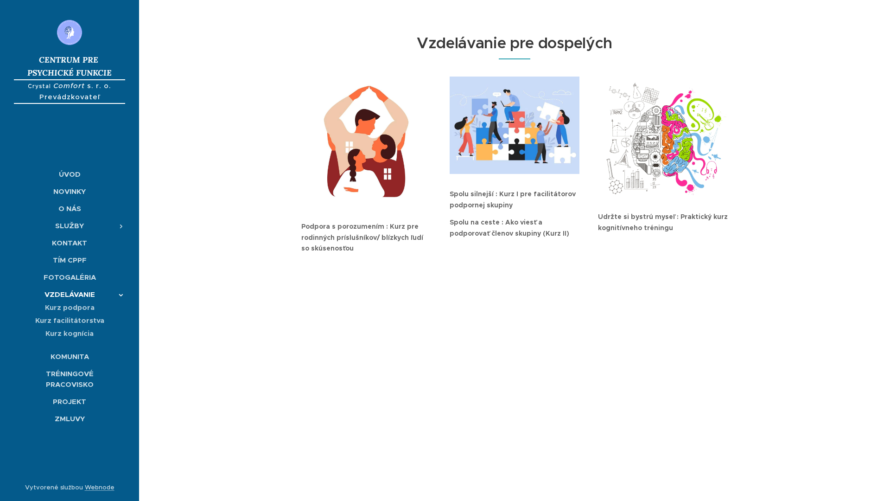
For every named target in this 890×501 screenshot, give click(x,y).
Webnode (99, 487)
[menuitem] (69, 174)
